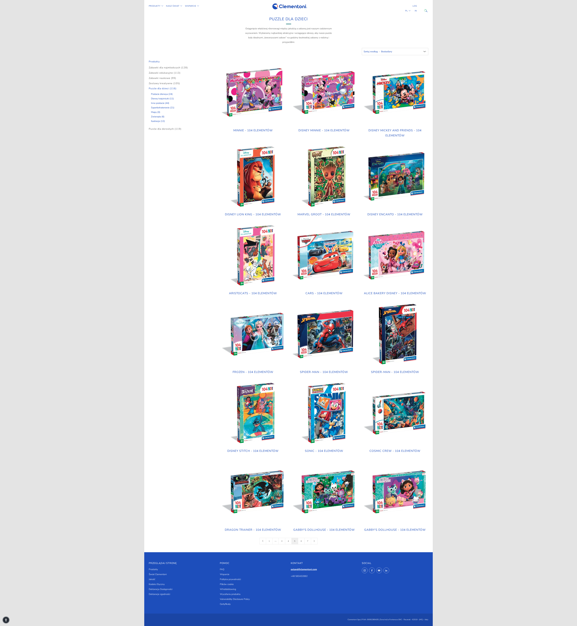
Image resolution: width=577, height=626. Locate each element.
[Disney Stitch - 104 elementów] (253, 413)
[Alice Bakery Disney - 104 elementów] (395, 255)
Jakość (152, 579)
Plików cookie (227, 584)
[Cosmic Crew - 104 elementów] (395, 413)
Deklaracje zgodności (159, 594)
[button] (6, 620)
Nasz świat (172, 6)
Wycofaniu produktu (230, 594)
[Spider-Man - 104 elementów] (324, 334)
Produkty (154, 6)
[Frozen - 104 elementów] (253, 334)
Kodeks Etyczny (157, 584)
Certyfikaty (225, 604)
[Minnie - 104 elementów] (253, 93)
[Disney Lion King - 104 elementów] (253, 177)
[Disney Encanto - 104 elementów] (395, 177)
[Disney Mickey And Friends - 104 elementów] (395, 93)
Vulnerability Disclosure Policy (235, 599)
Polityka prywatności (230, 579)
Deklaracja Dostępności (160, 589)
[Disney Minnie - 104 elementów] (324, 93)
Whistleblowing (228, 589)
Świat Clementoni (158, 574)
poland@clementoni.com (304, 569)
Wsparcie (190, 6)
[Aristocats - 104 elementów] (253, 255)
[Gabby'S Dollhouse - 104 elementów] (324, 492)
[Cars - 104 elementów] (324, 255)
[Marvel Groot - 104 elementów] (324, 177)
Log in (415, 8)
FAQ (222, 569)
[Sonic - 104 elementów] (324, 413)
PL (406, 10)
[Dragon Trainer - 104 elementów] (253, 492)
